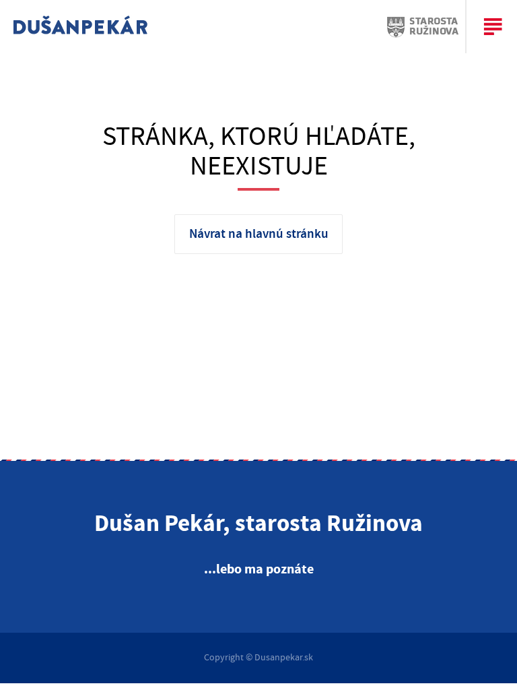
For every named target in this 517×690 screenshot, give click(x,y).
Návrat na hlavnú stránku (259, 234)
